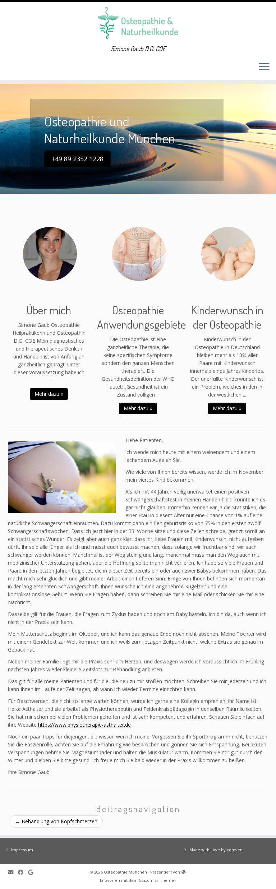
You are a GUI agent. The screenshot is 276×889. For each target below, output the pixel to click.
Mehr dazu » (48, 393)
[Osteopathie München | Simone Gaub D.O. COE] (138, 23)
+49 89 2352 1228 (77, 158)
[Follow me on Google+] (33, 872)
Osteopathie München (125, 872)
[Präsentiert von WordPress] (183, 870)
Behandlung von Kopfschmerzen (56, 821)
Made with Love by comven (216, 849)
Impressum (22, 849)
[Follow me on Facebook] (23, 872)
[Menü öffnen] (264, 67)
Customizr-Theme (156, 880)
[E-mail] (13, 872)
